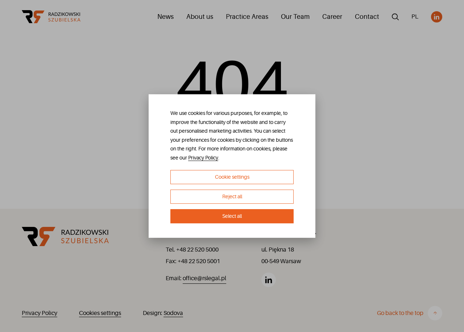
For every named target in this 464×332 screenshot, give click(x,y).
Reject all (232, 196)
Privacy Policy (203, 158)
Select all (232, 216)
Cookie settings (232, 177)
